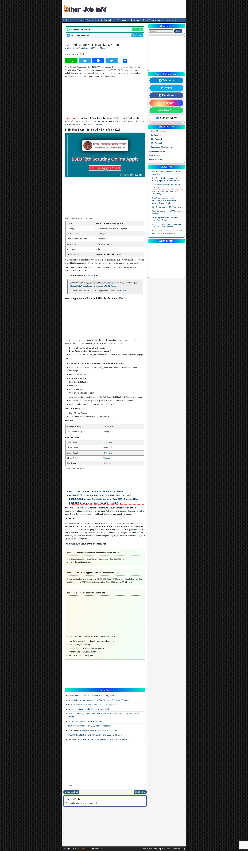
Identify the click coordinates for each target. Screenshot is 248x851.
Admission (135, 20)
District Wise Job (104, 20)
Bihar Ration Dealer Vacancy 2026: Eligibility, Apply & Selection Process (98, 700)
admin (69, 48)
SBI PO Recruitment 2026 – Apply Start (85, 721)
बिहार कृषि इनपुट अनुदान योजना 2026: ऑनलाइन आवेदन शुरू (89, 726)
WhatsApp (168, 110)
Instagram (167, 102)
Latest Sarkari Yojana (151, 20)
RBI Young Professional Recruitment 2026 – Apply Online (92, 730)
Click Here (107, 443)
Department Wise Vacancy (161, 147)
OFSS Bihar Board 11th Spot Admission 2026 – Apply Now (96, 491)
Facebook (167, 95)
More (169, 20)
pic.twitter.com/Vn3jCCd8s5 (104, 286)
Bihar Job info (82, 849)
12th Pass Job (156, 143)
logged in (79, 803)
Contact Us (155, 849)
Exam (89, 20)
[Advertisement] (105, 97)
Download (107, 448)
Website (106, 458)
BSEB (96, 67)
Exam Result (99, 121)
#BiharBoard (87, 286)
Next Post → (140, 792)
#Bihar (72, 286)
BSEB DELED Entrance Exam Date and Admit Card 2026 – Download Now (103, 499)
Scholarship (122, 20)
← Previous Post (71, 792)
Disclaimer (176, 849)
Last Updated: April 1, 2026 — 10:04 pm (90, 48)
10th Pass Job (156, 139)
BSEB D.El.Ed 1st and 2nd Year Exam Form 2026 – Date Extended (100, 495)
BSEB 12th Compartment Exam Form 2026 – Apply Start (95, 503)
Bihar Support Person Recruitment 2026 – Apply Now (91, 695)
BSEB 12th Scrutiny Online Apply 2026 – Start (93, 45)
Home (68, 20)
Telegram (168, 80)
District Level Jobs (158, 131)
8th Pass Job (156, 135)
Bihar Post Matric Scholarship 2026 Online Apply (89, 709)
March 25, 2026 (119, 290)
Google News (168, 117)
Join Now (138, 29)
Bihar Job (80, 468)
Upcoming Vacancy (158, 151)
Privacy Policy (166, 849)
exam (95, 343)
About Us (146, 849)
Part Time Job (156, 159)
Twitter (167, 88)
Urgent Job (155, 155)
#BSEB (78, 286)
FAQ (183, 849)
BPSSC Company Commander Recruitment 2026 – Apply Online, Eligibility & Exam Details (164, 200)
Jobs (78, 20)
